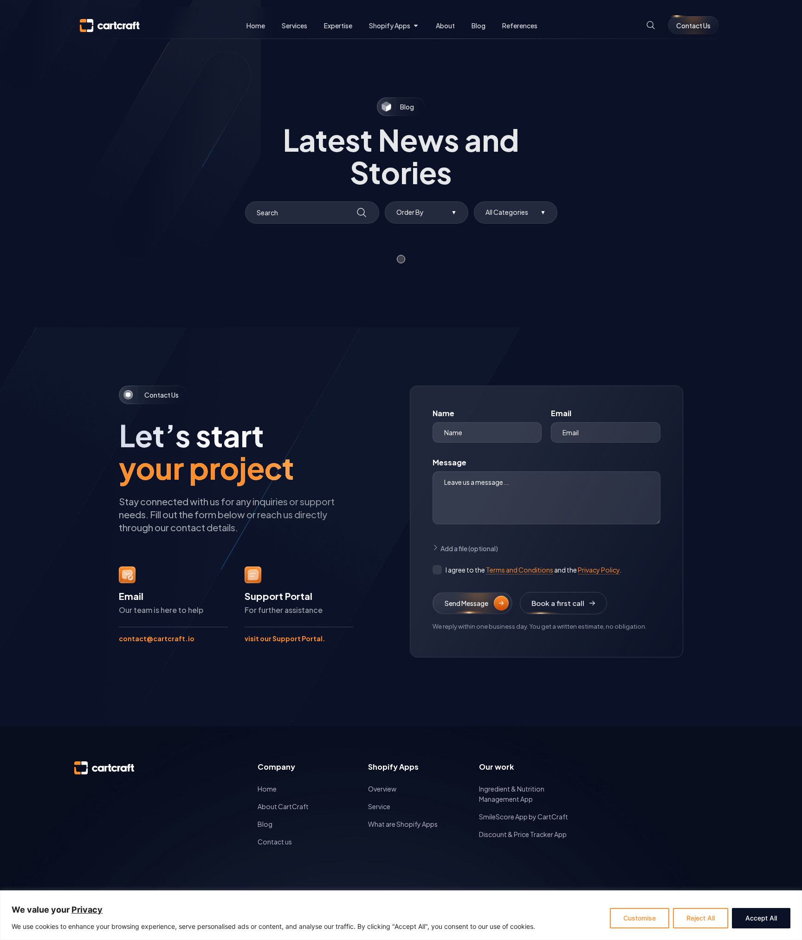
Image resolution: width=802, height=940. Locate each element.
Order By (426, 212)
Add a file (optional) (469, 548)
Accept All (761, 918)
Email (561, 413)
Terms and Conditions (519, 570)
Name (443, 413)
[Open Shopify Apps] (416, 26)
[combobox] (312, 212)
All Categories (515, 212)
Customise (639, 918)
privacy (87, 909)
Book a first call (557, 603)
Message (449, 462)
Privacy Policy (599, 570)
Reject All (700, 918)
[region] (401, 915)
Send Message (466, 603)
